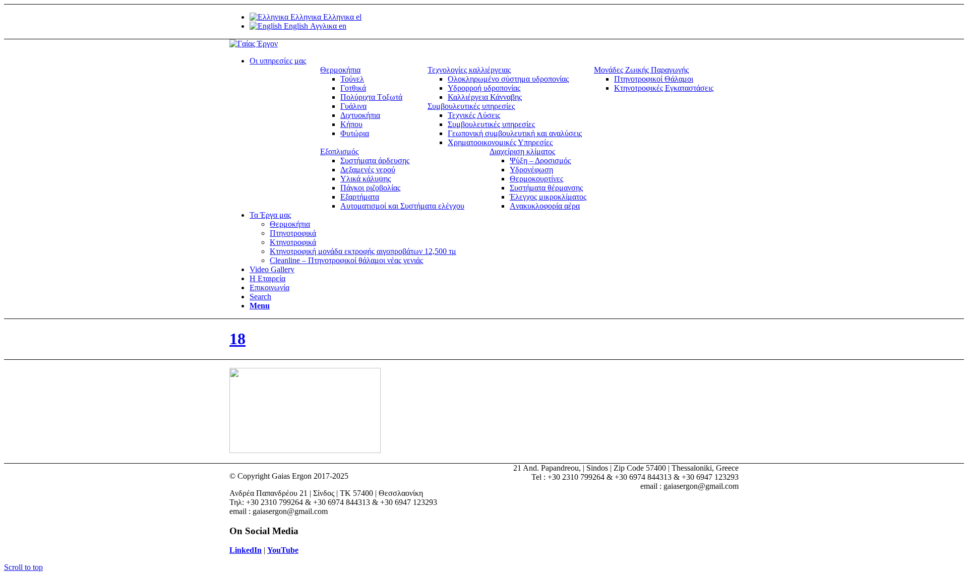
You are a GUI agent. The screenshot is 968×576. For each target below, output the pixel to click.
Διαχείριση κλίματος (522, 151)
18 (237, 339)
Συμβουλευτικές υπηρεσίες (471, 106)
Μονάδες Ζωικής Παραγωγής (641, 70)
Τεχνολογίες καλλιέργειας (469, 70)
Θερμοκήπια (340, 70)
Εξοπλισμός (339, 151)
